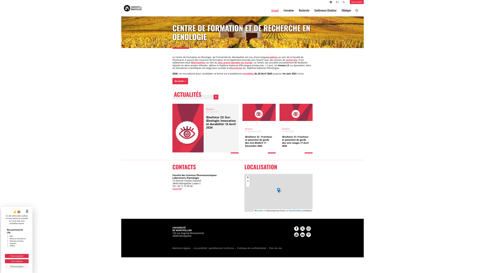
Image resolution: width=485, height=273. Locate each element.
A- (345, 2)
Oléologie (346, 10)
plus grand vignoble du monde (235, 62)
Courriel (177, 188)
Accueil (275, 10)
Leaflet (260, 210)
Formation (289, 10)
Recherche (304, 10)
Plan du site (275, 248)
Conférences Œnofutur (325, 10)
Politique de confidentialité (251, 248)
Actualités (187, 94)
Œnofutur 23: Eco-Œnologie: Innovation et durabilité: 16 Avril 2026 (221, 122)
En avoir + (180, 81)
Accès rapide (356, 2)
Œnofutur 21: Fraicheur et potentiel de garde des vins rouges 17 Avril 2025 (295, 141)
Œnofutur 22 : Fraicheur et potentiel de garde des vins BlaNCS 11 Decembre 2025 (258, 141)
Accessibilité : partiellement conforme (214, 248)
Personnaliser (16, 266)
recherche (291, 59)
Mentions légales (181, 248)
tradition (273, 57)
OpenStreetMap (295, 210)
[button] (278, 190)
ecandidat (248, 73)
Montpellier (199, 62)
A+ (338, 2)
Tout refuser (17, 261)
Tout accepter (16, 256)
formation (236, 68)
